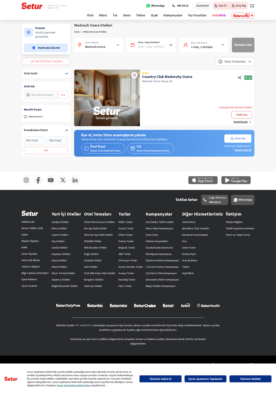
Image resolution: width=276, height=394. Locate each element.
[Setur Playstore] (237, 183)
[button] (235, 61)
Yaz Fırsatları (197, 15)
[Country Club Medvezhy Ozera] (107, 98)
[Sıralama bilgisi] (220, 61)
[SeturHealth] (208, 305)
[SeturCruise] (145, 305)
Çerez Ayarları (29, 286)
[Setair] (168, 305)
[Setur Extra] (243, 15)
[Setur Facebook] (40, 184)
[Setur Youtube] (52, 184)
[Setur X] (64, 184)
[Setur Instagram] (28, 184)
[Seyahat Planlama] (251, 6)
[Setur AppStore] (204, 183)
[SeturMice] (118, 305)
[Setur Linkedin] (76, 184)
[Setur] (32, 5)
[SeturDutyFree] (68, 305)
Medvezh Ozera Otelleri (95, 32)
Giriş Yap (240, 138)
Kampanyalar (173, 15)
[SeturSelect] (185, 305)
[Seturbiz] (95, 305)
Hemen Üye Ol (243, 150)
